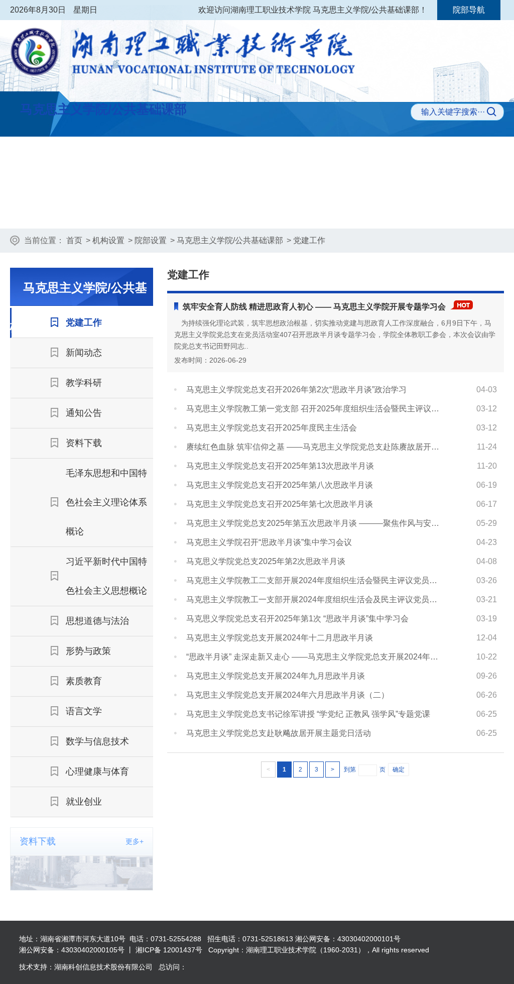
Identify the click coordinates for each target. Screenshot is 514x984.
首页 (74, 240)
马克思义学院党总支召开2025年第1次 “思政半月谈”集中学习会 (297, 618)
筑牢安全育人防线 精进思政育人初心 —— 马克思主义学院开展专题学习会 (314, 306)
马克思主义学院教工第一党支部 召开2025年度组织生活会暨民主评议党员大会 (315, 408)
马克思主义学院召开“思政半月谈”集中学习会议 (269, 542)
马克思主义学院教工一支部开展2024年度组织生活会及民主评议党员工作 (315, 599)
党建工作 (143, 211)
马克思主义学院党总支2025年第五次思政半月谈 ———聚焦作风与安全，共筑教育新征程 (315, 523)
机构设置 (108, 240)
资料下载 (422, 211)
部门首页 (73, 211)
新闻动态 (213, 211)
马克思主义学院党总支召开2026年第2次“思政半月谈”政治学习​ (296, 389)
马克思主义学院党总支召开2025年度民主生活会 (271, 427)
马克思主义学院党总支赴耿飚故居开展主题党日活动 (278, 733)
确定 (399, 769)
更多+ (134, 841)
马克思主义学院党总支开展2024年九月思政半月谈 (275, 676)
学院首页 (57, 159)
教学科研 (283, 211)
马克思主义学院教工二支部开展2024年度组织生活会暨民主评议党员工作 (315, 580)
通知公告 (352, 211)
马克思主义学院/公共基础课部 (230, 240)
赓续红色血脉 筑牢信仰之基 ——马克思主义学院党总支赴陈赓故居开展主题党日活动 (315, 447)
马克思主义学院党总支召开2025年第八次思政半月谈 (279, 485)
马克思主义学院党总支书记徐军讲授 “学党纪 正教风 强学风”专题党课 (308, 714)
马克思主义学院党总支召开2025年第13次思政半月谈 (280, 466)
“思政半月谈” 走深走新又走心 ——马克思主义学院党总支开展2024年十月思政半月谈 (315, 656)
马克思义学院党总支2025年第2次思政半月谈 (265, 561)
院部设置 (151, 240)
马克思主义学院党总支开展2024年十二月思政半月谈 (279, 637)
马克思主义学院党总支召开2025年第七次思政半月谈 (279, 504)
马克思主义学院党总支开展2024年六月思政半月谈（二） (287, 695)
